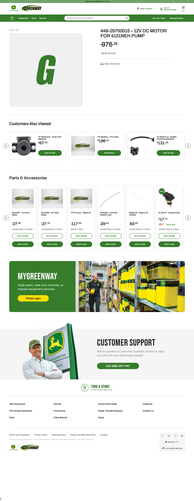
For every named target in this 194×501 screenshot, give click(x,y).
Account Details (170, 10)
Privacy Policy (41, 435)
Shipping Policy (59, 435)
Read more (109, 153)
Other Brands (60, 417)
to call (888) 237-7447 (97, 2)
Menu (12, 19)
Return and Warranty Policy (83, 435)
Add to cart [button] (50, 153)
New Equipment (17, 404)
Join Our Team (158, 18)
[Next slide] (188, 146)
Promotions (59, 411)
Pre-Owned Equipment (20, 411)
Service (42, 18)
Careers (104, 435)
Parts (33, 18)
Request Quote (176, 18)
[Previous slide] (6, 146)
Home (11, 30)
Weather (173, 442)
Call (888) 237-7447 (118, 365)
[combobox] (97, 18)
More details (23, 236)
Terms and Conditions (19, 435)
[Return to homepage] (26, 11)
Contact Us (148, 411)
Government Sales (107, 404)
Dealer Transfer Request (110, 411)
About (101, 417)
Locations (147, 404)
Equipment (23, 18)
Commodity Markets (174, 448)
